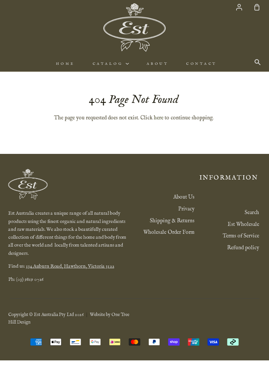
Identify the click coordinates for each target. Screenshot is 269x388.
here (158, 118)
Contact (201, 63)
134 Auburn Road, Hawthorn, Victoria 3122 (70, 266)
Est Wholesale (243, 224)
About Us (184, 197)
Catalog (109, 63)
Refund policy (243, 248)
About (158, 63)
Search (252, 212)
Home (65, 63)
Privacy (186, 209)
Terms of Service (241, 236)
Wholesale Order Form (169, 232)
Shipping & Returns (172, 221)
